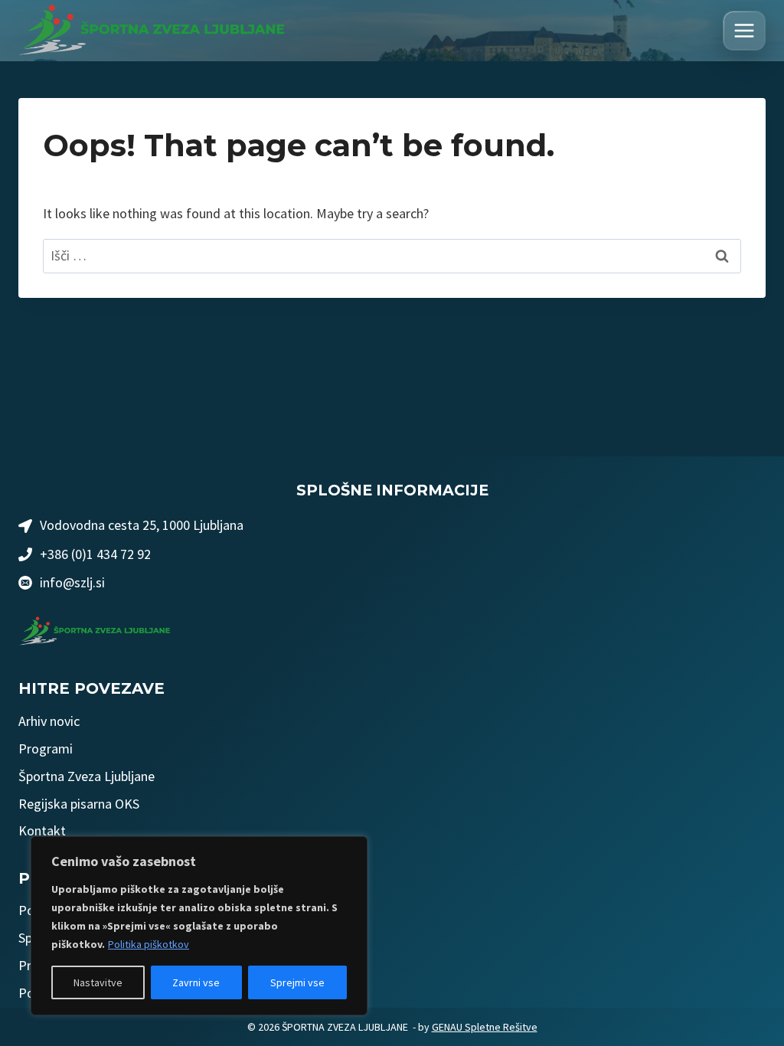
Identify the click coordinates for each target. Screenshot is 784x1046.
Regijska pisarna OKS (78, 803)
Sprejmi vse (297, 982)
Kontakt (42, 830)
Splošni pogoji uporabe (83, 937)
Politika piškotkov (148, 944)
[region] (199, 925)
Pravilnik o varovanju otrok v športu (119, 965)
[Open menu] (744, 31)
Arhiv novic (49, 721)
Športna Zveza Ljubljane (86, 776)
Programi (45, 748)
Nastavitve (98, 982)
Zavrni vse (196, 982)
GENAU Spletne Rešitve (484, 1027)
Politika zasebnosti (73, 910)
